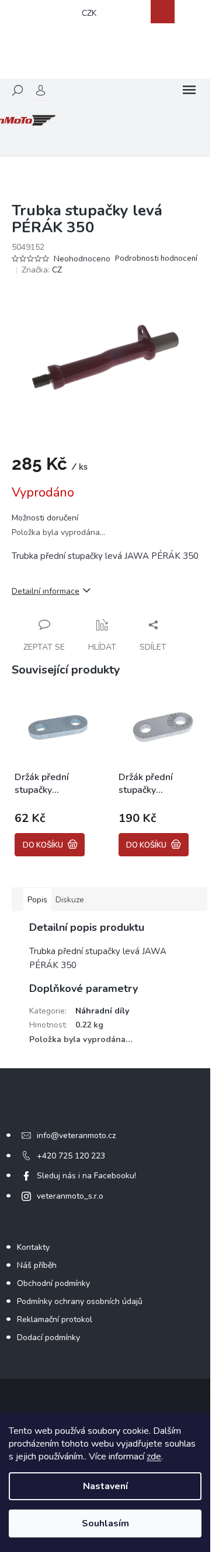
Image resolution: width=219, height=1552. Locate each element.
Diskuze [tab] (69, 899)
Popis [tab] (37, 899)
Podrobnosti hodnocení (156, 258)
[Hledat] (17, 90)
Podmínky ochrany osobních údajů (79, 1301)
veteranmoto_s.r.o (70, 1196)
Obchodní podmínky (53, 1283)
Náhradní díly (102, 1010)
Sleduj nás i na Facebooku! (86, 1175)
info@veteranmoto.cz (76, 1135)
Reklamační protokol (54, 1319)
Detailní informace (45, 591)
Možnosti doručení (45, 517)
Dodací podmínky (48, 1337)
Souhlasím (105, 1523)
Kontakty (33, 1247)
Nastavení (105, 1486)
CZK (89, 13)
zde (154, 1456)
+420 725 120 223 (71, 1155)
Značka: (42, 269)
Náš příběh (37, 1265)
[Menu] (189, 90)
